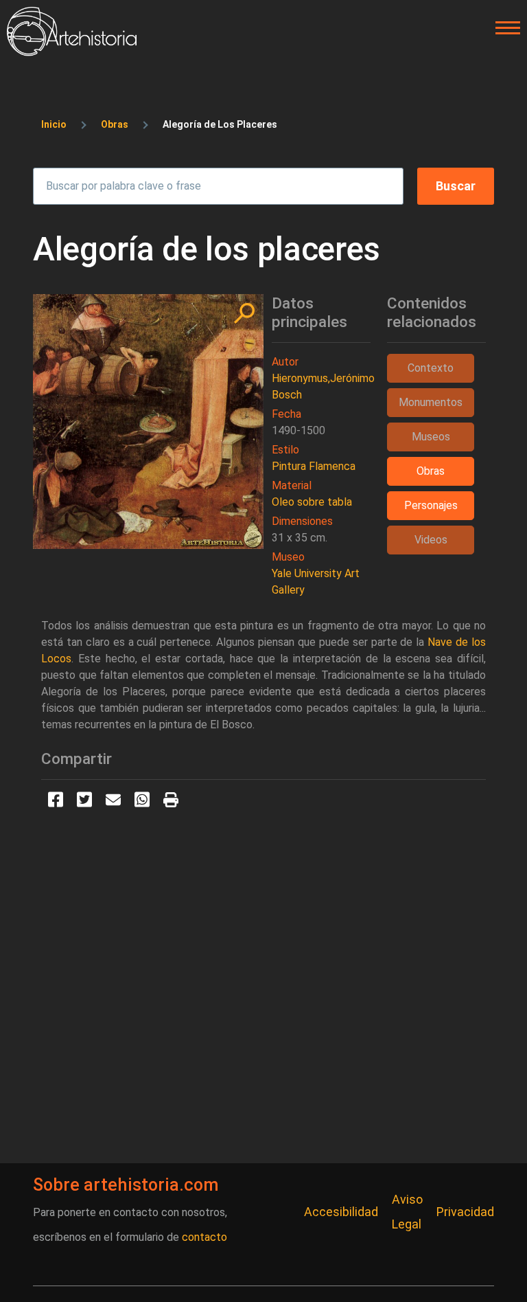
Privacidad (465, 1211)
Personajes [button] (431, 505)
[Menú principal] (503, 28)
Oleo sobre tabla (312, 501)
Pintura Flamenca (313, 466)
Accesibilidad (341, 1211)
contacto (204, 1237)
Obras (114, 124)
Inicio (54, 124)
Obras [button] (431, 471)
